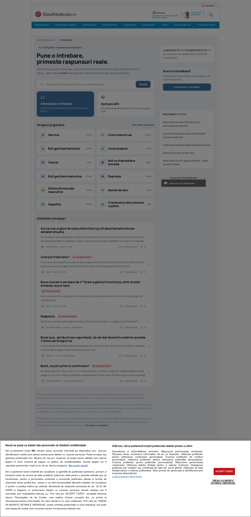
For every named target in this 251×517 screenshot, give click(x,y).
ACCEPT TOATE (224, 471)
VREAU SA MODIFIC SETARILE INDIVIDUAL (223, 482)
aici (46, 493)
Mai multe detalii (78, 465)
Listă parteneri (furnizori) (127, 476)
